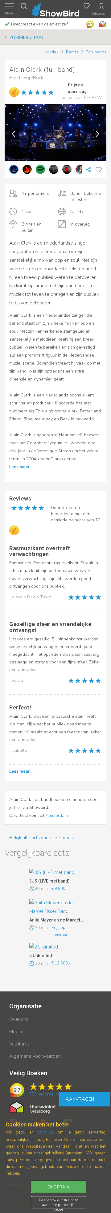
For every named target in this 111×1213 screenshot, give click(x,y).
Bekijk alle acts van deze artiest (41, 838)
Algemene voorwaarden (35, 1056)
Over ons (18, 1019)
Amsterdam (57, 815)
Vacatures (19, 1044)
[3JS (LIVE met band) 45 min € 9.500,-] (57, 873)
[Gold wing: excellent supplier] (14, 92)
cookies (45, 1132)
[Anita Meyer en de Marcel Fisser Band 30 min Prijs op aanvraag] (57, 907)
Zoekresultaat (27, 38)
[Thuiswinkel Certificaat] (32, 1107)
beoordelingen (46, 1094)
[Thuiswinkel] (102, 24)
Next (97, 134)
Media (15, 1032)
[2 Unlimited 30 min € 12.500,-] (57, 947)
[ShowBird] (55, 9)
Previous (13, 134)
